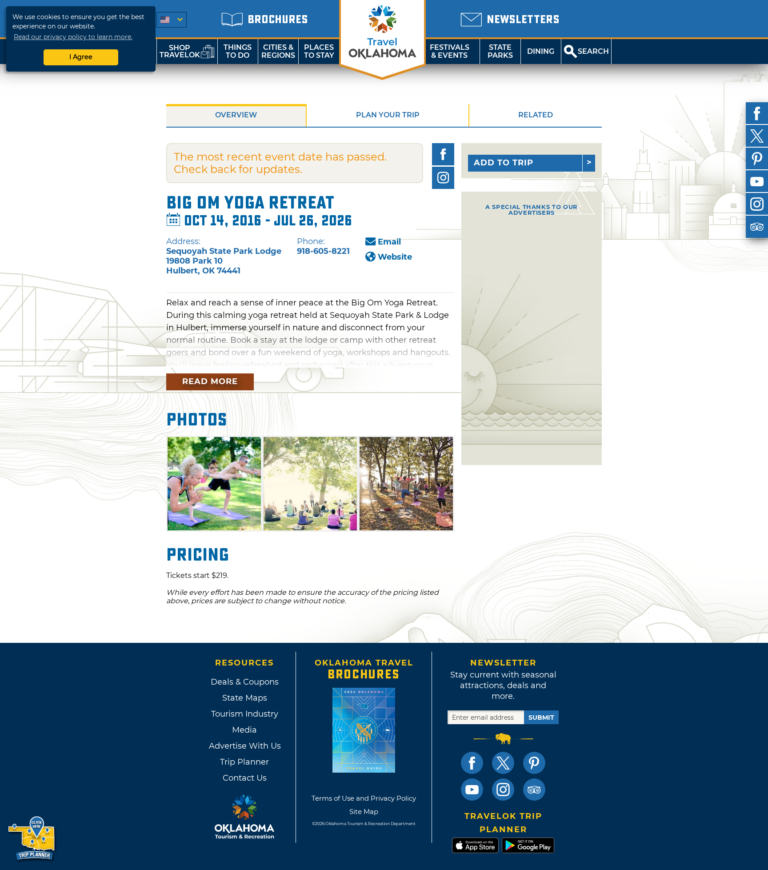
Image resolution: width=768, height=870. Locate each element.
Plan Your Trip (388, 115)
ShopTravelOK (180, 51)
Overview (236, 115)
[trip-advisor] (757, 227)
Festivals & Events (449, 51)
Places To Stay (319, 51)
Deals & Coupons (245, 682)
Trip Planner (244, 762)
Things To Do (238, 51)
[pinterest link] (534, 763)
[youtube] (757, 181)
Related (535, 115)
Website (395, 257)
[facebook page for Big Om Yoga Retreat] (443, 154)
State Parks (500, 51)
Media (244, 730)
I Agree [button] (80, 57)
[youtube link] (472, 789)
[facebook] (757, 113)
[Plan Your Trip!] (32, 838)
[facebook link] (472, 763)
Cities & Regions (278, 51)
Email (389, 242)
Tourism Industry (244, 714)
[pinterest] (757, 159)
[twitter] (757, 136)
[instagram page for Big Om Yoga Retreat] (443, 178)
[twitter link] (503, 763)
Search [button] (593, 51)
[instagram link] (503, 789)
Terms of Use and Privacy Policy (364, 798)
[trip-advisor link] (534, 789)
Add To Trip (503, 163)
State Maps (244, 698)
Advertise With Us (244, 746)
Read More (210, 381)
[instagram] (757, 204)
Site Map (363, 811)
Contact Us (245, 778)
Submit (541, 718)
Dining (540, 51)
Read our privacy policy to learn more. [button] (73, 37)
